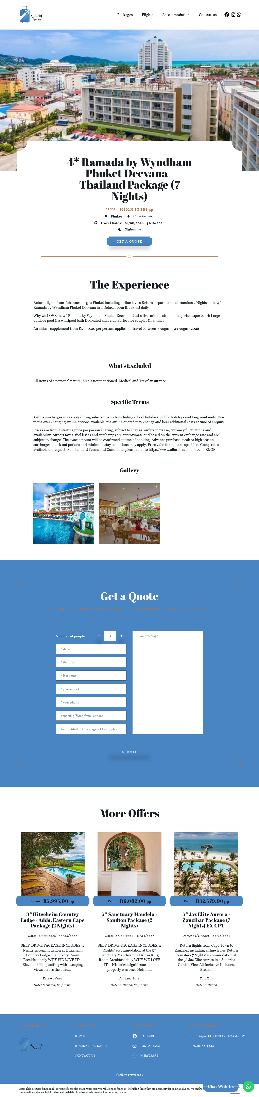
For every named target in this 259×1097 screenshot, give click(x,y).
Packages (125, 15)
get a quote (129, 241)
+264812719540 (202, 1045)
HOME (80, 1036)
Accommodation (176, 15)
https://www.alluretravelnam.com (176, 449)
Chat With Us (221, 1086)
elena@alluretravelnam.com (216, 1036)
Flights (147, 15)
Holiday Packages (91, 1045)
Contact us (208, 15)
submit (129, 752)
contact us (85, 1055)
